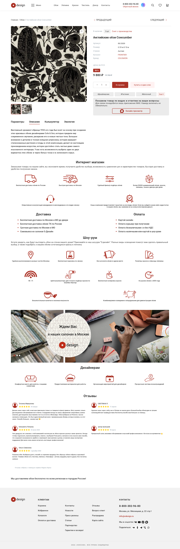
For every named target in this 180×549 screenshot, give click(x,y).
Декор (95, 5)
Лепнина (65, 5)
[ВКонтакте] (133, 527)
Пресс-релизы (72, 515)
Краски (75, 5)
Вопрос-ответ (98, 510)
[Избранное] (160, 5)
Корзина (42, 506)
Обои (56, 5)
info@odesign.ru (126, 516)
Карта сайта (97, 520)
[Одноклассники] (137, 527)
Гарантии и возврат (74, 530)
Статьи (68, 520)
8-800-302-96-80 (130, 4)
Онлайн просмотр (133, 111)
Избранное (43, 510)
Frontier (122, 55)
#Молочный (146, 94)
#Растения (125, 94)
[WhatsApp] (148, 527)
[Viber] (144, 527)
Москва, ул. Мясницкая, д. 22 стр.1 (135, 511)
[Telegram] (141, 527)
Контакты (105, 5)
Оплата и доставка (47, 520)
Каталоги (42, 515)
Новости (69, 510)
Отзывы (96, 506)
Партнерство (71, 525)
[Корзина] (167, 5)
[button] (158, 355)
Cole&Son (122, 58)
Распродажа (98, 515)
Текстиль (85, 5)
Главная (14, 20)
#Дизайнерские (103, 94)
